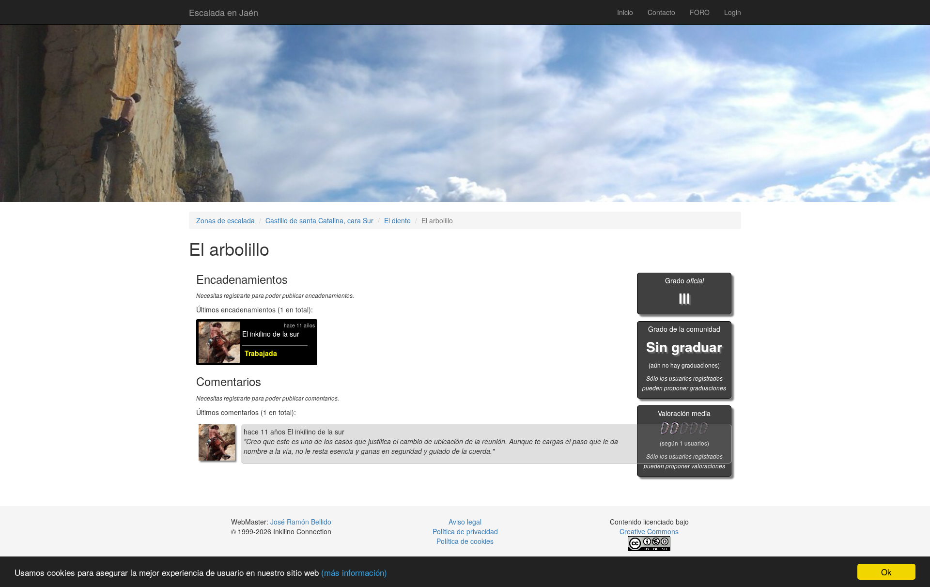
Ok (886, 572)
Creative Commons (649, 531)
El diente (397, 220)
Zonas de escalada (225, 220)
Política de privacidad (465, 531)
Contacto (661, 12)
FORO (700, 12)
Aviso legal (465, 521)
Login (732, 12)
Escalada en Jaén (223, 12)
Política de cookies (465, 541)
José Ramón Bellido (300, 521)
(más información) (354, 572)
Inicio (625, 12)
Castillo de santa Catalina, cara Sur (319, 220)
